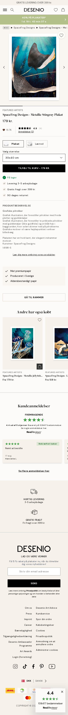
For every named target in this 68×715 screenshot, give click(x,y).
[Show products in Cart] (63, 10)
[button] (50, 700)
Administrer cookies (47, 650)
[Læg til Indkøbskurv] (40, 366)
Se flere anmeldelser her (33, 470)
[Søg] (12, 10)
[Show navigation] (5, 10)
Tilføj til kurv (34, 168)
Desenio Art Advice (46, 608)
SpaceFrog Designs (24, 27)
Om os (28, 608)
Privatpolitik (32, 590)
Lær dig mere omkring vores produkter (34, 254)
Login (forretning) (22, 657)
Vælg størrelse (11, 151)
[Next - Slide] (64, 67)
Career (28, 625)
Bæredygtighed (23, 630)
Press (29, 613)
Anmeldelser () (26, 132)
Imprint (28, 619)
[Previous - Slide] (4, 67)
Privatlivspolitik (44, 636)
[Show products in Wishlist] (55, 10)
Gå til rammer (34, 297)
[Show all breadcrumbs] (6, 27)
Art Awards (26, 651)
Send (34, 583)
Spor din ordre (44, 619)
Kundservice (43, 613)
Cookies (40, 630)
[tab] (11, 105)
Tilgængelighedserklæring (17, 636)
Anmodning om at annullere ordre (45, 643)
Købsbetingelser (45, 625)
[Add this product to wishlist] (61, 35)
